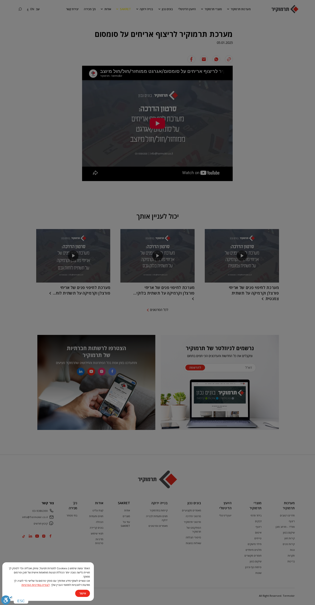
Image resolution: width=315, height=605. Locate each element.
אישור (82, 593)
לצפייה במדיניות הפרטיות (35, 585)
